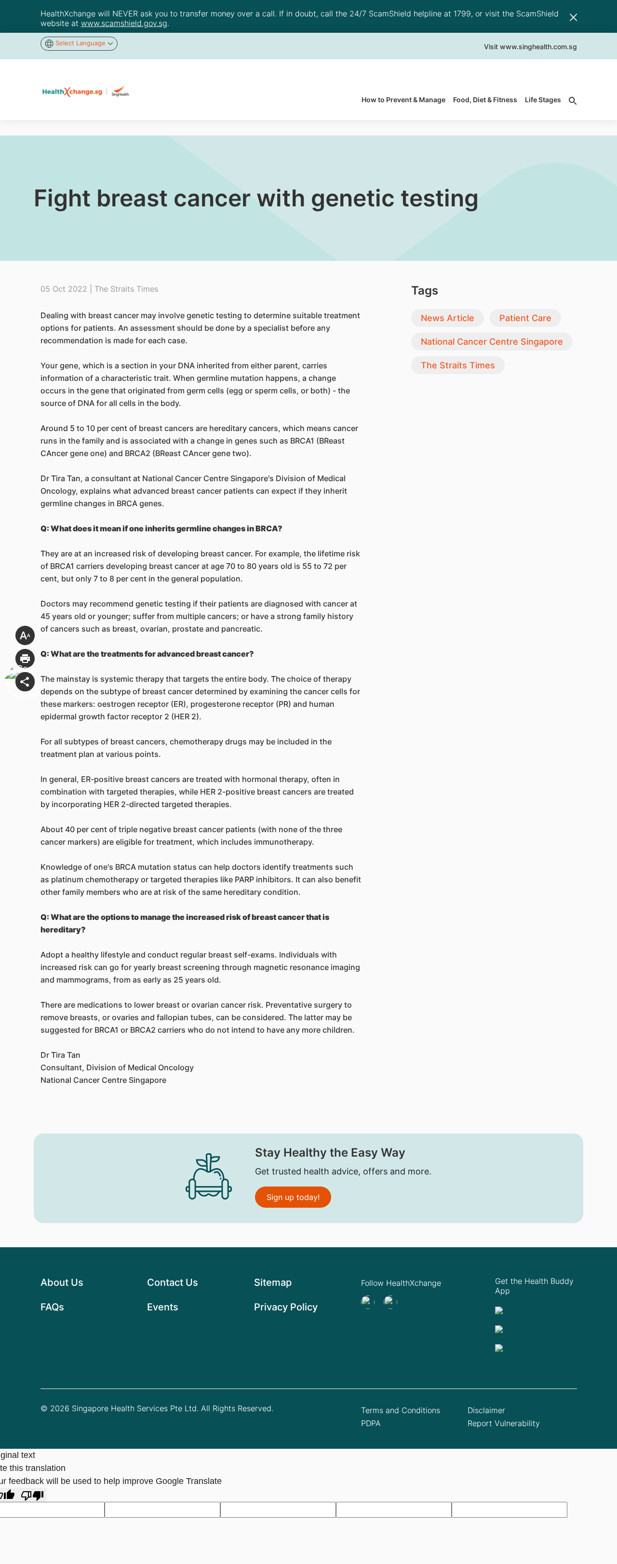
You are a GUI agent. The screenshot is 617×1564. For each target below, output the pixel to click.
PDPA (371, 1423)
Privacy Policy (286, 1307)
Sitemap (273, 1282)
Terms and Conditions (400, 1410)
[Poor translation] (32, 1495)
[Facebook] (393, 1302)
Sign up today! (293, 1197)
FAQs (52, 1307)
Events (162, 1307)
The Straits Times (458, 365)
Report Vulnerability (504, 1423)
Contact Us (172, 1282)
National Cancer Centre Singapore (492, 342)
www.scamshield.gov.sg (124, 23)
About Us (61, 1282)
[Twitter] (370, 1302)
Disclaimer (486, 1410)
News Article (447, 318)
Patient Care (525, 318)
